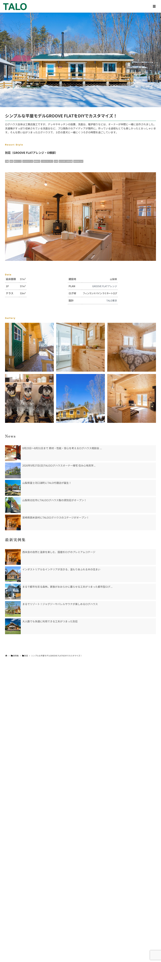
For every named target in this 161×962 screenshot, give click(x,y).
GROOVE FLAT (78, 161)
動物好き (37, 161)
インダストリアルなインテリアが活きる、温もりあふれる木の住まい (61, 569)
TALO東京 (111, 300)
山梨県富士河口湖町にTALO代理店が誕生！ (46, 483)
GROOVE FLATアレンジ (104, 286)
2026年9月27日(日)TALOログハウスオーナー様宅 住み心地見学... (59, 465)
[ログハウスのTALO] (15, 6)
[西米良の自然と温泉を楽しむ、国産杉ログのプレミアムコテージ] (13, 557)
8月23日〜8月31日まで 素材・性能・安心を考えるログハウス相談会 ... (62, 448)
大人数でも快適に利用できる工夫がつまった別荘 (50, 621)
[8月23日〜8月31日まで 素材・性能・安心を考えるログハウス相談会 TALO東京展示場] (13, 453)
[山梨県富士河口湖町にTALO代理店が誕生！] (13, 488)
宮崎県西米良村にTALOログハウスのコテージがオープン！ (55, 517)
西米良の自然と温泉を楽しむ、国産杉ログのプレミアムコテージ (58, 552)
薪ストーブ (17, 161)
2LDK (56, 161)
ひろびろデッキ (28, 161)
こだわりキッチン (47, 161)
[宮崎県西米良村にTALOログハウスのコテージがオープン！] (13, 522)
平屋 (7, 161)
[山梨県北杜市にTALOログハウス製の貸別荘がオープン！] (13, 505)
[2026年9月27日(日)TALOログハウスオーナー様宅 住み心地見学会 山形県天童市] (13, 470)
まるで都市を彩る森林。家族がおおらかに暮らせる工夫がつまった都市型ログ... (67, 587)
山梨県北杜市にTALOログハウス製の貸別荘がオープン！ (54, 500)
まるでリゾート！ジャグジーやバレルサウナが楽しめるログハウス (60, 604)
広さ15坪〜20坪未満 (65, 161)
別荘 (11, 161)
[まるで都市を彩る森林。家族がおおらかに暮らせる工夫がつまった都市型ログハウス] (13, 592)
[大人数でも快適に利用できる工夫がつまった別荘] (13, 626)
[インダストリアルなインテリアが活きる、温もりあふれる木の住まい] (13, 574)
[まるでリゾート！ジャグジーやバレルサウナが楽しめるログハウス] (13, 609)
